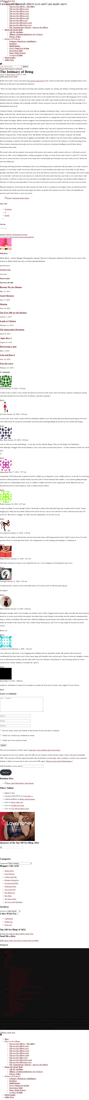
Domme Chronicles (12, 880)
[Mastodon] (1, 64)
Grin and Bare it (7, 355)
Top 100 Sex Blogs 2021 (19, 11)
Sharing (3, 304)
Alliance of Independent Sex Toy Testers (26, 34)
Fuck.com (8, 925)
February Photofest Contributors (22, 41)
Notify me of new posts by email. (15, 740)
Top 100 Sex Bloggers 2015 (20, 25)
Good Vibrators (7, 296)
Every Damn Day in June (19, 48)
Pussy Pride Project (17, 53)
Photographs (10, 57)
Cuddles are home (17, 805)
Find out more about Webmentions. (59, 761)
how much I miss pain (35, 81)
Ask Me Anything (16, 32)
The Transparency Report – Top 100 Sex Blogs (28, 27)
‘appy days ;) (6, 338)
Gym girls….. (28, 796)
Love (21, 234)
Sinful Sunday (14, 46)
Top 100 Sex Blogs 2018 (19, 18)
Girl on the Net (10, 890)
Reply (2, 400)
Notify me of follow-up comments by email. (19, 735)
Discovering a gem (8, 346)
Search (25, 66)
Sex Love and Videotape (13, 902)
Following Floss (10, 886)
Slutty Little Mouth (27, 783)
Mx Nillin (8, 896)
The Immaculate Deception (12, 329)
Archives (3, 911)
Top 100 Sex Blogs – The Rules (22, 6)
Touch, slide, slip (17, 802)
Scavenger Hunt (16, 50)
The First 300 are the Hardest (13, 313)
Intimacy (3, 234)
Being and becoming (27, 799)
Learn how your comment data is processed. (44, 750)
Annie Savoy (9, 871)
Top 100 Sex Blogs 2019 (19, 16)
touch (25, 234)
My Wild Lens (10, 893)
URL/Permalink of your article (11, 766)
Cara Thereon (9, 874)
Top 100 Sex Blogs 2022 (19, 9)
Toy (13, 793)
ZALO (7, 793)
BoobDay (13, 43)
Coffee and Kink (11, 877)
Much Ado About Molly (14, 30)
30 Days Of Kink (15, 55)
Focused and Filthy (11, 883)
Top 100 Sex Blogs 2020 (19, 13)
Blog (7, 2)
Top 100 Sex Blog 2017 (18, 20)
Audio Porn (9, 60)
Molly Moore (11, 74)
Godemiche (9, 919)
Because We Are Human (11, 287)
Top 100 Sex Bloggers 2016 (20, 23)
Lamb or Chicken (8, 321)
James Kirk (4, 472)
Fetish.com (9, 922)
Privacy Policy (15, 37)
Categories (4, 863)
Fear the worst (6, 363)
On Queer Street (10, 899)
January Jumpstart (12, 234)
